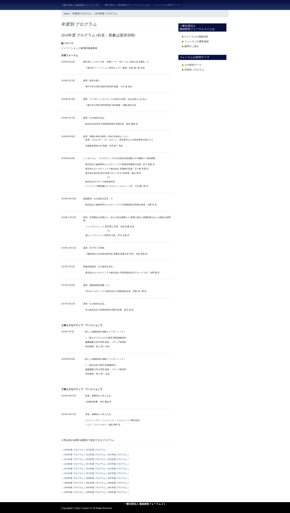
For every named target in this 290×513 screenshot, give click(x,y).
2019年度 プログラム (117, 459)
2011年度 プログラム (95, 473)
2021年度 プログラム (74, 459)
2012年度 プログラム (74, 473)
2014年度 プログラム (95, 468)
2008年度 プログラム (95, 478)
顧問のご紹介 (190, 46)
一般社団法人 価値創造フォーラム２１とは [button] (126, 5)
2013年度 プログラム (117, 468)
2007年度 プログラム (117, 478)
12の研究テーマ (191, 65)
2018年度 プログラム (74, 464)
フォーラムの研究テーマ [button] (166, 5)
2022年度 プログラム (117, 454)
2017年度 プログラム (95, 464)
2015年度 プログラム (74, 468)
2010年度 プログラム (117, 473)
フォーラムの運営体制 (195, 41)
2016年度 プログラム (117, 464)
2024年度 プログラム (74, 454)
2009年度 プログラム (74, 478)
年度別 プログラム (193, 69)
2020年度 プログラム (95, 459)
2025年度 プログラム (95, 450)
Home (66, 13)
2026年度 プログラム (74, 450)
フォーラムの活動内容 (195, 36)
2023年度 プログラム (95, 454)
